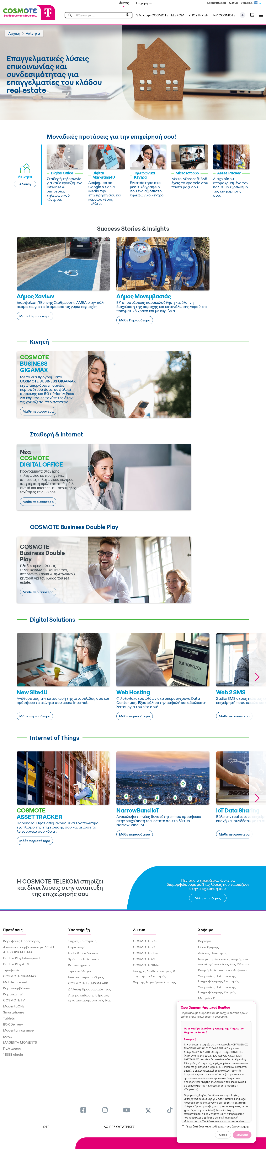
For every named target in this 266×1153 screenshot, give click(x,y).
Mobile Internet (15, 982)
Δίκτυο (233, 2)
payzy (7, 1036)
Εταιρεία (246, 2)
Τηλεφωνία (11, 970)
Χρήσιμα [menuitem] (206, 929)
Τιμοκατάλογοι (79, 971)
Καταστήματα (216, 2)
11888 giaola (13, 1054)
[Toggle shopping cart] (254, 15)
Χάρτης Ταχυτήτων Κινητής (154, 982)
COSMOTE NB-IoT (147, 965)
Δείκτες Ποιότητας (213, 953)
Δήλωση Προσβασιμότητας (89, 989)
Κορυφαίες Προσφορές (21, 941)
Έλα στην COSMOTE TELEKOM (160, 15)
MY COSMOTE (224, 15)
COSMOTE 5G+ (145, 941)
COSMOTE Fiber (146, 953)
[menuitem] (83, 1110)
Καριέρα (204, 941)
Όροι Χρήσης (208, 947)
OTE (46, 1127)
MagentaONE (14, 1006)
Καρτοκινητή (13, 994)
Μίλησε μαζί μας (208, 898)
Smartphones (13, 1012)
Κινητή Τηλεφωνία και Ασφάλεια (223, 970)
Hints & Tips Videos (83, 953)
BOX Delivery (13, 1024)
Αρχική (14, 33)
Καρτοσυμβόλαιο (16, 988)
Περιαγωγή (76, 947)
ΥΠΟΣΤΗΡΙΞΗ (198, 15)
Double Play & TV (16, 964)
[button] (243, 15)
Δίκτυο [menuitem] (139, 929)
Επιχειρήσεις (144, 3)
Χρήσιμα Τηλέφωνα (83, 959)
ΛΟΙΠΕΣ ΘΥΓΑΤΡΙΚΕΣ (119, 1127)
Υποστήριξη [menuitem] (79, 929)
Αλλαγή (25, 184)
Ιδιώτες (123, 3)
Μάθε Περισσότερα (34, 316)
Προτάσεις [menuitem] (13, 929)
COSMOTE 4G (144, 959)
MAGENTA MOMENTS (20, 1042)
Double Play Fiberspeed (21, 958)
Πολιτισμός (12, 1048)
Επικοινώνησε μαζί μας (86, 977)
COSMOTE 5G (144, 947)
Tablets (9, 1018)
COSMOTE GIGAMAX (19, 976)
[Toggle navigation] (260, 15)
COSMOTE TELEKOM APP (88, 983)
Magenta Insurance (18, 1030)
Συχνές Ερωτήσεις (82, 941)
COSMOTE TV (14, 1000)
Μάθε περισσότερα (38, 411)
